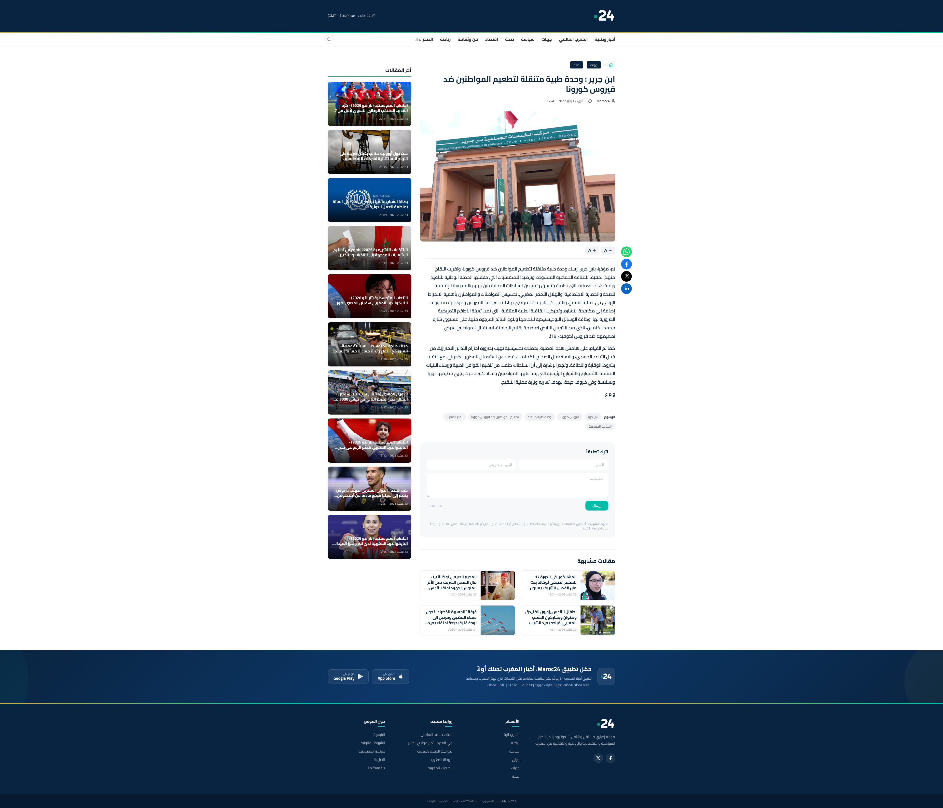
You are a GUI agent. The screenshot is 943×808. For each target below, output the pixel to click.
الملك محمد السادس (436, 735)
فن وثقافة (468, 39)
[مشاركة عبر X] (626, 276)
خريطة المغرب (441, 760)
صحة (509, 39)
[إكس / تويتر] (598, 758)
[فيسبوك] (610, 758)
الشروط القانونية (373, 743)
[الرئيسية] (611, 65)
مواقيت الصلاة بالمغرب (434, 751)
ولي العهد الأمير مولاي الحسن (429, 743)
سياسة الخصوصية (372, 751)
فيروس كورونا (569, 417)
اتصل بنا (379, 760)
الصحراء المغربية (418, 39)
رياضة (445, 39)
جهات (546, 39)
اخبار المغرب (454, 417)
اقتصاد (491, 39)
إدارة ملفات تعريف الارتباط (443, 801)
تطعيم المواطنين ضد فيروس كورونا (495, 417)
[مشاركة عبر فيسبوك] (626, 264)
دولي (515, 760)
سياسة (527, 39)
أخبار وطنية (605, 39)
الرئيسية (379, 735)
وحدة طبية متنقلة (540, 417)
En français (376, 768)
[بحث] (328, 39)
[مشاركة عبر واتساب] (626, 251)
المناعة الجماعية (600, 426)
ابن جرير (593, 417)
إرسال (596, 506)
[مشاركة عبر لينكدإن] (626, 288)
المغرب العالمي (573, 39)
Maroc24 (603, 101)
